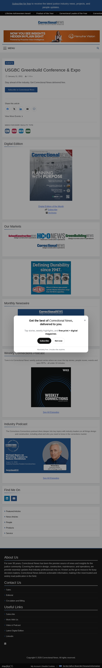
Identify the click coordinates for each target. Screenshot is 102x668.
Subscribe (44, 341)
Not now (58, 341)
